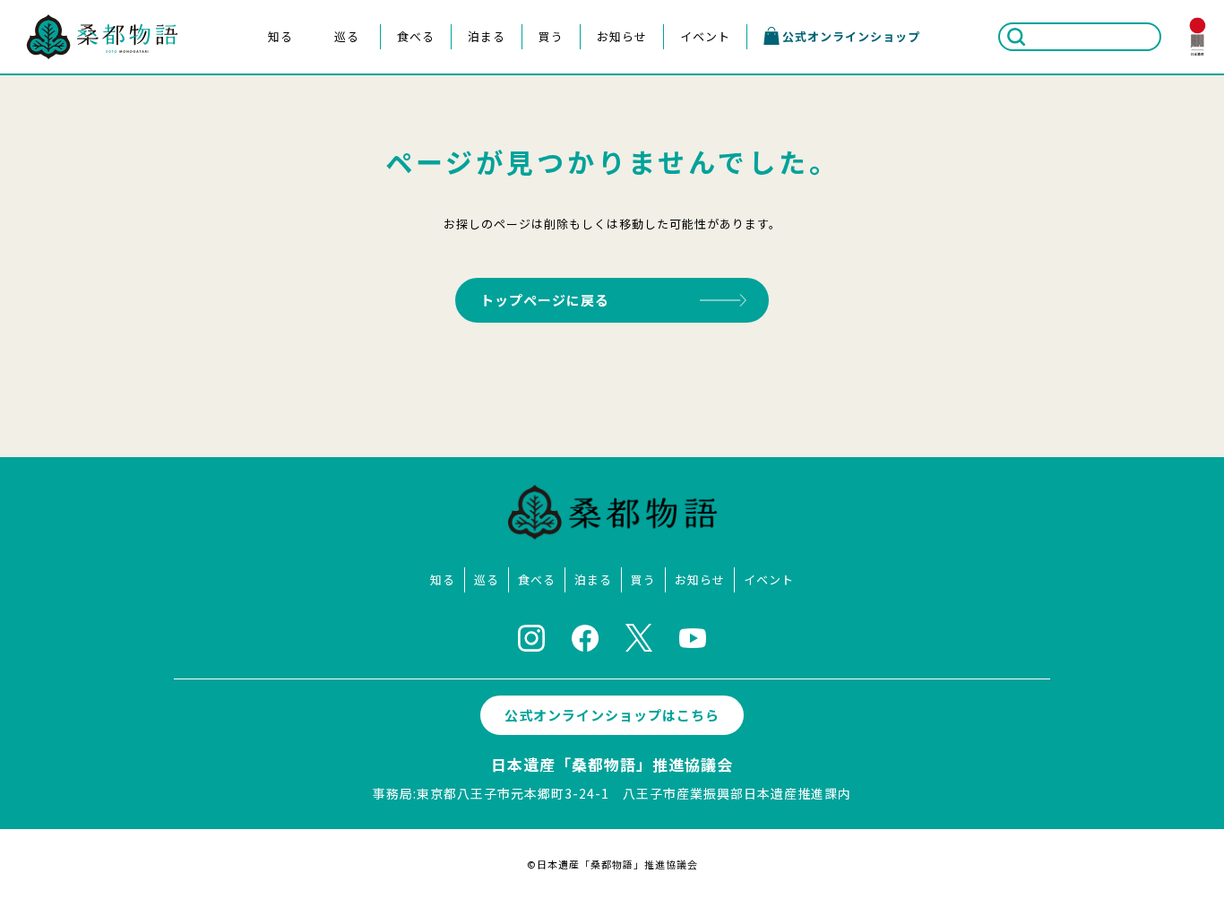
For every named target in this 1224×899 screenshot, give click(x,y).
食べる (416, 36)
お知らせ (622, 36)
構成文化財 (279, 108)
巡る (346, 36)
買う (551, 36)
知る (280, 36)
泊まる (486, 36)
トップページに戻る (544, 299)
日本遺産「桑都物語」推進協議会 (612, 764)
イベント (705, 36)
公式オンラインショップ (851, 36)
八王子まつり (346, 78)
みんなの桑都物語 (279, 137)
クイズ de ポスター (279, 196)
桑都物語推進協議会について (279, 167)
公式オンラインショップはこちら (612, 714)
